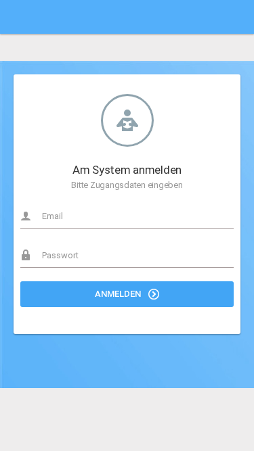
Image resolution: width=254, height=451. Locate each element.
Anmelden (119, 294)
